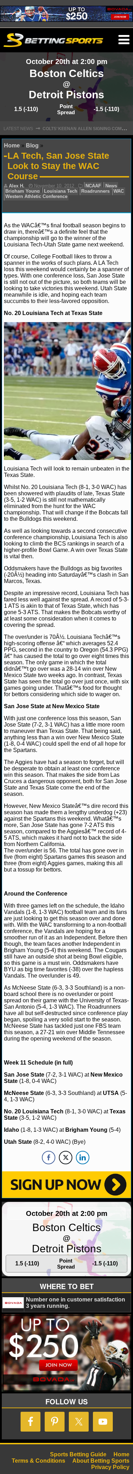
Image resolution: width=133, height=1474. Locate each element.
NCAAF (93, 185)
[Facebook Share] (48, 1157)
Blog (32, 145)
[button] (123, 40)
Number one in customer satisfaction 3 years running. (75, 1303)
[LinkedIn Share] (82, 1157)
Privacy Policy (110, 1467)
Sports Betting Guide (78, 1454)
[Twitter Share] (65, 1157)
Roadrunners (95, 191)
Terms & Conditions (38, 1461)
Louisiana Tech (60, 191)
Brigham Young (22, 191)
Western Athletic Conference (36, 196)
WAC (118, 191)
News (111, 185)
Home (12, 145)
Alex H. (16, 185)
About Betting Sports (100, 1461)
